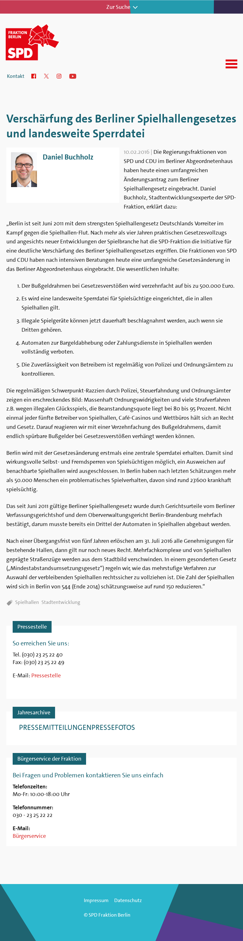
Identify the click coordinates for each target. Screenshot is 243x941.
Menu (231, 64)
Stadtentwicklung (60, 602)
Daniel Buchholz (68, 157)
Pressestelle (46, 675)
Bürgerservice (29, 836)
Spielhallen (27, 602)
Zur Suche (118, 7)
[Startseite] (40, 41)
